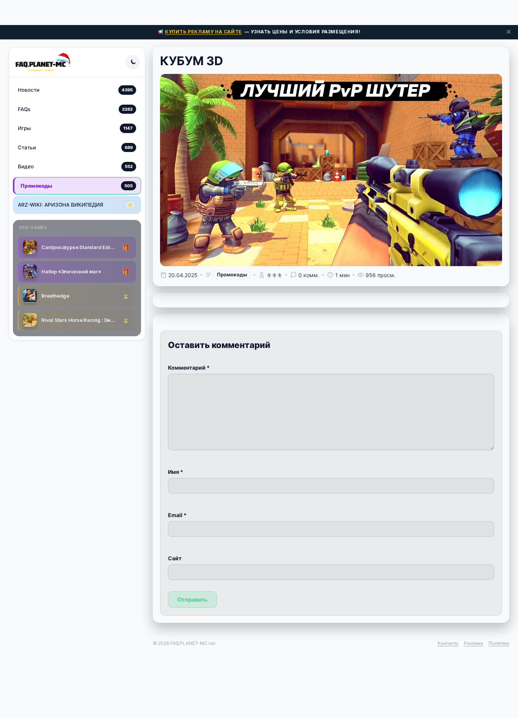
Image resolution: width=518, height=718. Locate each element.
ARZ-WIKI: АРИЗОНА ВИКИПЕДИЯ (75, 205)
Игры (75, 128)
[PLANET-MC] (42, 62)
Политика (498, 643)
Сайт (175, 558)
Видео (75, 166)
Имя (175, 472)
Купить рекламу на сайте (203, 31)
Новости (75, 90)
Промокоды (76, 185)
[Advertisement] (259, 11)
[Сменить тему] (133, 62)
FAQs (75, 109)
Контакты (448, 643)
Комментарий (189, 367)
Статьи (75, 147)
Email (177, 515)
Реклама (473, 643)
